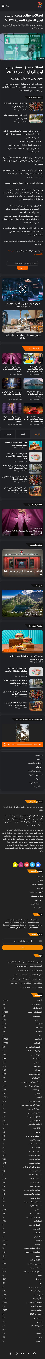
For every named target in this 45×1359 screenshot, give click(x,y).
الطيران (37, 1236)
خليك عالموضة (36, 1291)
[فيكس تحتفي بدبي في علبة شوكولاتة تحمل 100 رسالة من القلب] (35, 457)
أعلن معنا (36, 786)
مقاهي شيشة (35, 1213)
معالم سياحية (35, 1267)
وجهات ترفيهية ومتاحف (31, 1271)
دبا (39, 1035)
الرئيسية (39, 1024)
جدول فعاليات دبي (36, 975)
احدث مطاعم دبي (21, 966)
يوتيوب (37, 1020)
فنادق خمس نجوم (33, 1113)
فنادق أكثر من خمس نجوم (30, 1105)
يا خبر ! (39, 1337)
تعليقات (8, 434)
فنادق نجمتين (35, 1120)
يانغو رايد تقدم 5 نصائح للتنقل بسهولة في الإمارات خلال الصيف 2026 (33, 418)
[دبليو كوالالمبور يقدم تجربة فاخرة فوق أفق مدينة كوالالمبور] (35, 469)
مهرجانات (36, 1089)
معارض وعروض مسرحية (30, 1082)
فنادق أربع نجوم (34, 1101)
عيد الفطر (36, 1070)
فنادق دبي (14, 983)
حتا (41, 1283)
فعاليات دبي (38, 983)
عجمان (39, 1322)
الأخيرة (37, 434)
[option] (22, 522)
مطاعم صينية (35, 1182)
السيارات (36, 1233)
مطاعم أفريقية (34, 1151)
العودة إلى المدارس (33, 1047)
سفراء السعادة (36, 1306)
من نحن (37, 779)
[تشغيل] (39, 744)
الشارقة (39, 1027)
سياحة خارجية (36, 1310)
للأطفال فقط (35, 1260)
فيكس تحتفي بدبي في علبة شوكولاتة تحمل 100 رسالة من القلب (16, 456)
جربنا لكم (38, 1279)
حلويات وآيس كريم (33, 1136)
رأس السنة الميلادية (33, 1051)
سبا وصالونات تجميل (32, 1252)
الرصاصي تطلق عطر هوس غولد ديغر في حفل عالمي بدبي (12, 393)
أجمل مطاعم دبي (28, 962)
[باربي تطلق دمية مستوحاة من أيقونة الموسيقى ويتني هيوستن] (12, 408)
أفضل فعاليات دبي (36, 966)
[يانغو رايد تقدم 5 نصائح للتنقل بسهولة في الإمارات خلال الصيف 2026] (33, 408)
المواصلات (38, 1221)
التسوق (37, 1244)
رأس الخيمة (37, 1298)
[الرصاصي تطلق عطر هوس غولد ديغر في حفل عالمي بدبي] (12, 383)
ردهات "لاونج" (35, 1140)
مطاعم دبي (38, 987)
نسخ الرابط (22, 268)
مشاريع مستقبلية (35, 775)
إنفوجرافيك (37, 1008)
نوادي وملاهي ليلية (33, 1217)
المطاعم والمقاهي (35, 763)
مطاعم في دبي (26, 987)
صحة (38, 1341)
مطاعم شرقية (34, 1178)
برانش (37, 1132)
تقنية (40, 1275)
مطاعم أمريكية (34, 1155)
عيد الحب (36, 1066)
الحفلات (37, 1043)
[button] (23, 735)
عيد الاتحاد (36, 1058)
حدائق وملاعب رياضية (32, 1248)
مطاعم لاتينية (35, 1186)
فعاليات (12, 979)
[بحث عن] (7, 6)
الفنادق (39, 759)
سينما (38, 1256)
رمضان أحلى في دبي (34, 1302)
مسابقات (36, 1016)
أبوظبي (39, 962)
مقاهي (37, 1209)
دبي (16, 975)
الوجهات (39, 767)
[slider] (24, 744)
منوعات (39, 1333)
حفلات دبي (23, 975)
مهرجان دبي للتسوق (32, 1086)
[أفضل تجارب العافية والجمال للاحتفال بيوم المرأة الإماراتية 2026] (33, 358)
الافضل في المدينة (35, 771)
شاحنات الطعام (34, 1144)
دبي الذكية (38, 1295)
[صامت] (9, 744)
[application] (22, 735)
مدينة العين (36, 1004)
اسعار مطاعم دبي (22, 970)
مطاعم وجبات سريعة (32, 1202)
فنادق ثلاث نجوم (34, 1109)
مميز (40, 1329)
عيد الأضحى (35, 1055)
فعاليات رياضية (34, 1074)
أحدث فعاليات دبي (14, 962)
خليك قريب (33, 782)
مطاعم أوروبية (34, 1159)
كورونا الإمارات (36, 1326)
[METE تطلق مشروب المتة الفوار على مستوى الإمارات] (36, 106)
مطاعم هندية (35, 1198)
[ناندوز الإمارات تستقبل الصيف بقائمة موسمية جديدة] (35, 445)
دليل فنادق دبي (37, 979)
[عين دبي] (40, 5)
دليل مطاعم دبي (24, 979)
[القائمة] (3, 6)
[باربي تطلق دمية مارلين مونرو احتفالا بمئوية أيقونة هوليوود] (12, 358)
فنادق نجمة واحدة (33, 1116)
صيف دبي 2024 (36, 1314)
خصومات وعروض (35, 1287)
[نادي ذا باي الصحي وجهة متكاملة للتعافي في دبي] (36, 118)
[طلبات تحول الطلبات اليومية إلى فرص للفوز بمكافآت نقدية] (35, 491)
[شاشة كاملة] (5, 744)
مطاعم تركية (35, 1171)
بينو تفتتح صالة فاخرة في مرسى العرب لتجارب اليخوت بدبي (34, 393)
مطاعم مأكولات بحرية (32, 1190)
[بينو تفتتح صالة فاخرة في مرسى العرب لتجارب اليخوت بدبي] (33, 383)
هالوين (37, 1093)
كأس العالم (36, 1078)
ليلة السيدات (35, 1147)
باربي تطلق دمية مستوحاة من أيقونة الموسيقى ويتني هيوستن (12, 418)
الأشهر (22, 434)
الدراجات (36, 1229)
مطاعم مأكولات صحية (32, 1194)
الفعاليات (38, 755)
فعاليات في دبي (26, 983)
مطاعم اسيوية (34, 1163)
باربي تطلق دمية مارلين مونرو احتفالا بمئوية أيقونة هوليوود (12, 369)
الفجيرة (39, 1031)
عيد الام (37, 1062)
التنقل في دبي (34, 1225)
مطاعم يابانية (35, 1206)
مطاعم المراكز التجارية (31, 1167)
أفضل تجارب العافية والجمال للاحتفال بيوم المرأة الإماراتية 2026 (35, 369)
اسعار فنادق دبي (37, 970)
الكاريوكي (36, 1128)
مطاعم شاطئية (34, 1175)
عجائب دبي (38, 1318)
